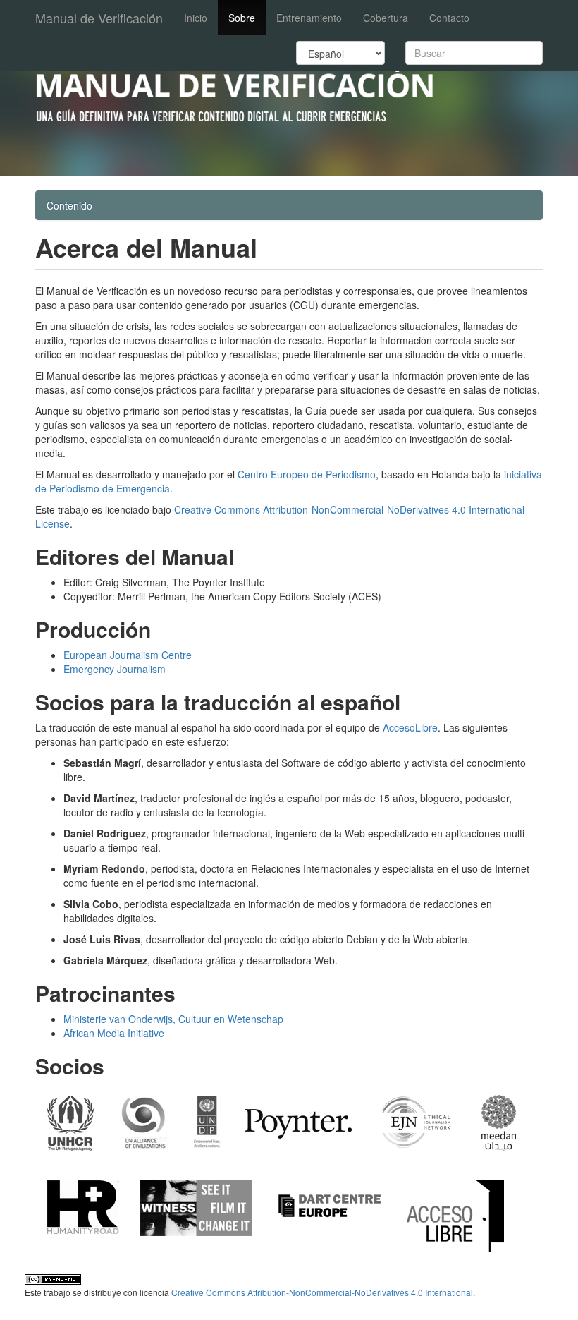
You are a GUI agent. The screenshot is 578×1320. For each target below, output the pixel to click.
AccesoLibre (410, 727)
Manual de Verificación (99, 17)
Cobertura (385, 18)
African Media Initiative (113, 1033)
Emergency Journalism (114, 669)
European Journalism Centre (127, 655)
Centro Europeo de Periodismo (307, 474)
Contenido (69, 205)
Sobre (241, 18)
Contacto (449, 18)
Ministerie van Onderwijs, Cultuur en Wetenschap (173, 1019)
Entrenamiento (309, 18)
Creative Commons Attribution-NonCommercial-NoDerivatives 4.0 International (322, 1292)
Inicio (195, 18)
